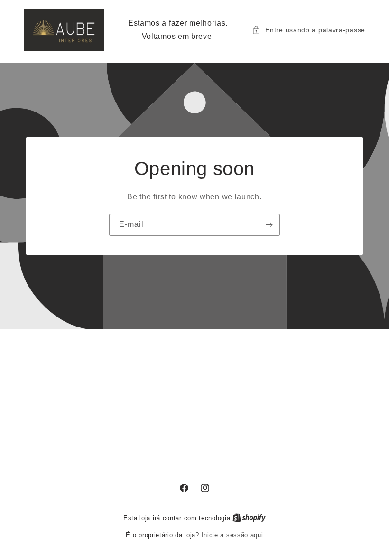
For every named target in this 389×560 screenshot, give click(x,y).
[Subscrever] (269, 224)
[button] (308, 30)
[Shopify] (249, 518)
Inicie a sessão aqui (232, 535)
